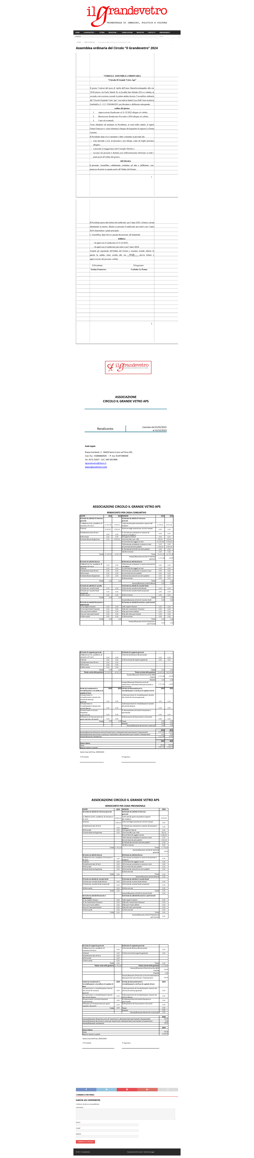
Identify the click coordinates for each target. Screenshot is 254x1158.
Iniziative (140, 32)
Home (77, 32)
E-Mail (78, 1128)
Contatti (151, 32)
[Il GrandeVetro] (127, 29)
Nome (78, 1122)
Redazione (112, 32)
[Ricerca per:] (168, 36)
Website (78, 1134)
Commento (79, 1107)
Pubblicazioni (127, 32)
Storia (101, 32)
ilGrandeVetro (89, 32)
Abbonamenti (164, 32)
